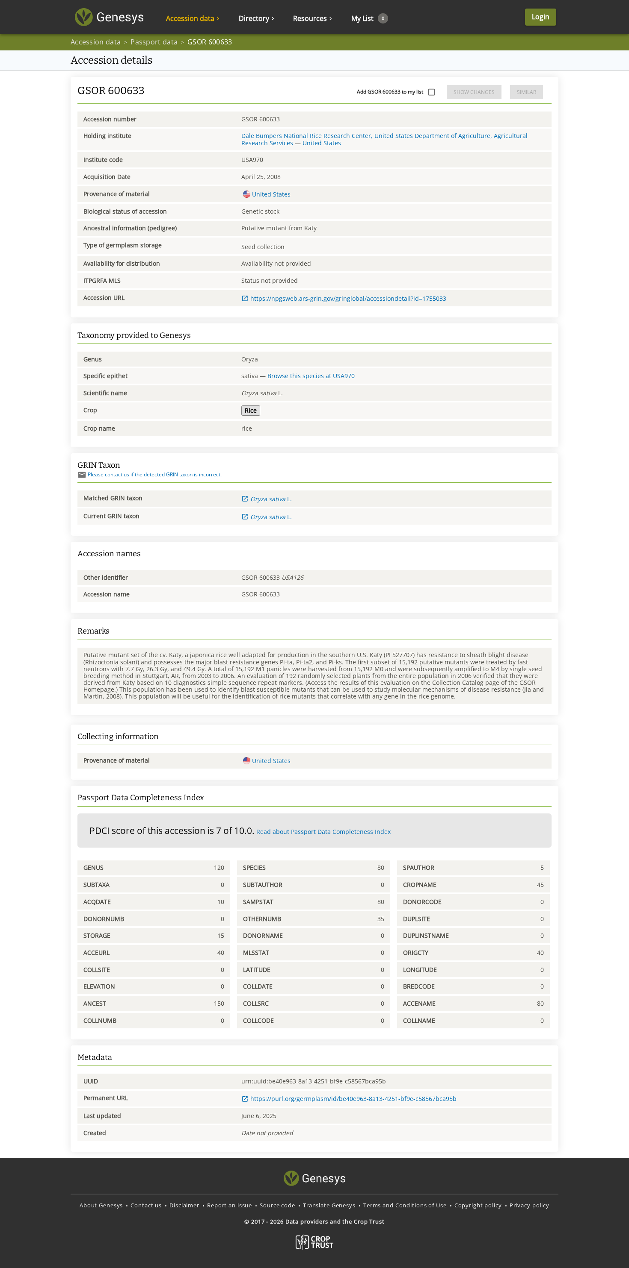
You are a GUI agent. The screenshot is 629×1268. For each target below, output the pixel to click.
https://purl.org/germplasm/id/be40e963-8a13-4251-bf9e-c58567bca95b (353, 1099)
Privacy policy (529, 1205)
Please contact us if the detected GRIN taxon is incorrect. (155, 474)
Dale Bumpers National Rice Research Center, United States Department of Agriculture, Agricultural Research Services (384, 139)
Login (540, 16)
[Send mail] (81, 474)
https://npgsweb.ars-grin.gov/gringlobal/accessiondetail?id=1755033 (348, 298)
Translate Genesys (329, 1205)
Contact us (146, 1205)
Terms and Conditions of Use (405, 1205)
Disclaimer (184, 1205)
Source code (277, 1205)
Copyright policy (478, 1205)
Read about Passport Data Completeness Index (323, 832)
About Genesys (101, 1205)
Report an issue (229, 1205)
